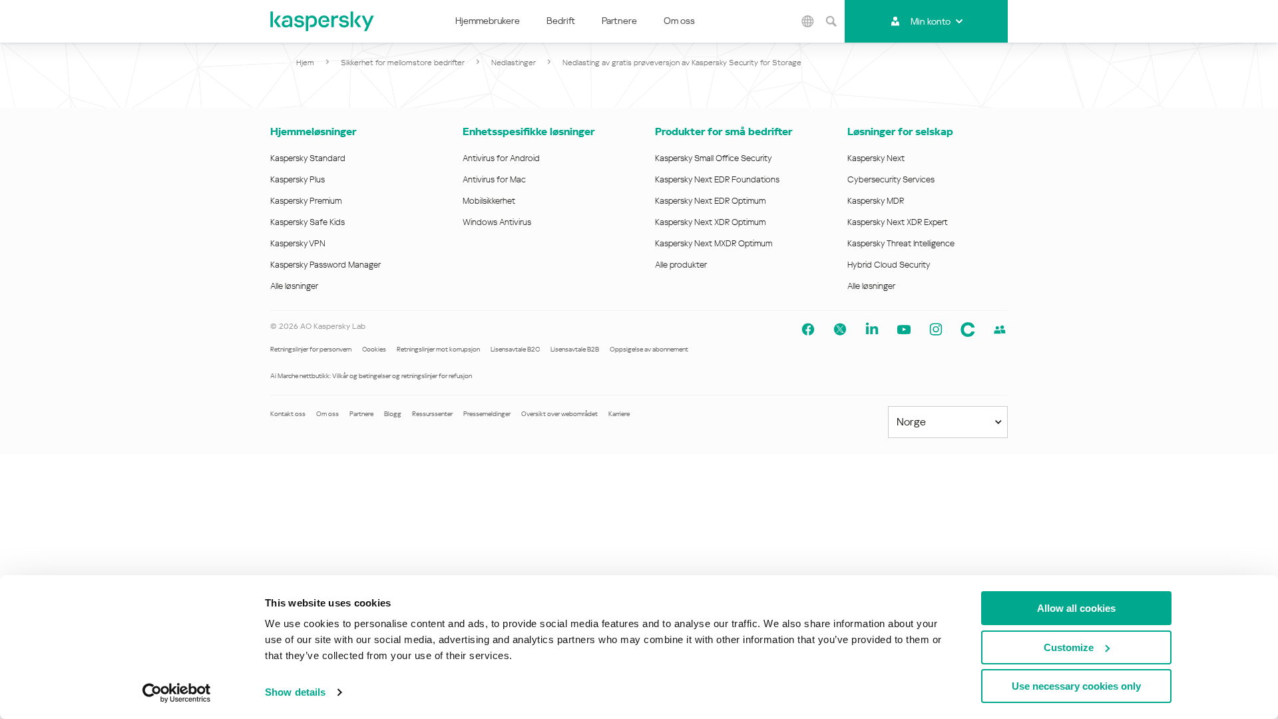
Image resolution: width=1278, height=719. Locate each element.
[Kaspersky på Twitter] (840, 330)
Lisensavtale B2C (515, 349)
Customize (1069, 647)
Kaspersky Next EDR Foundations (717, 179)
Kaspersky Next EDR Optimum (710, 201)
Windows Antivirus (497, 222)
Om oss (679, 20)
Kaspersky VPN (297, 243)
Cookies (374, 349)
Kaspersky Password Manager (325, 265)
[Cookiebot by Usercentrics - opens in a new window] (176, 693)
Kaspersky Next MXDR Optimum (713, 243)
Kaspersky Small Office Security (713, 158)
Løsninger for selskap (900, 131)
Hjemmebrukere (487, 20)
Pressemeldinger (487, 413)
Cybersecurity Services (891, 179)
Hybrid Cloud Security (889, 265)
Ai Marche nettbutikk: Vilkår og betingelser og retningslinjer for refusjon (371, 375)
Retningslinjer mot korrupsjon (438, 349)
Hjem (305, 62)
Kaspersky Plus (297, 179)
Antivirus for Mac (494, 179)
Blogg (392, 413)
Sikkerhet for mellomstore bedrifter (403, 62)
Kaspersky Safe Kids (307, 222)
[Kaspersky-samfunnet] (968, 330)
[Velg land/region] (808, 21)
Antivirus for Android (501, 158)
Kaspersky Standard (307, 158)
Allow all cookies (1076, 608)
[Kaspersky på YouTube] (904, 330)
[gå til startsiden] (322, 21)
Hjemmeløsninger (313, 131)
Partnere (619, 20)
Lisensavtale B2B (574, 349)
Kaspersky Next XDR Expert (897, 222)
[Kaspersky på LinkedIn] (872, 330)
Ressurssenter (432, 413)
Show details (295, 692)
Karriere (619, 413)
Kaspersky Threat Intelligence (901, 243)
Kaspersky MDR (875, 201)
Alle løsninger (294, 286)
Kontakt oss (288, 413)
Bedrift (560, 20)
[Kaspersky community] (1000, 330)
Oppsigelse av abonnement (649, 349)
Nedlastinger (513, 62)
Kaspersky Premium (305, 201)
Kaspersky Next (876, 158)
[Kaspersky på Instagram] (936, 330)
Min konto (931, 21)
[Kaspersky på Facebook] (808, 330)
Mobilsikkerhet (489, 201)
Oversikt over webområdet (559, 413)
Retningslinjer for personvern (310, 349)
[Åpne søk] (831, 21)
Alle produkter (681, 265)
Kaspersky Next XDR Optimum (710, 222)
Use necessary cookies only (1076, 686)
